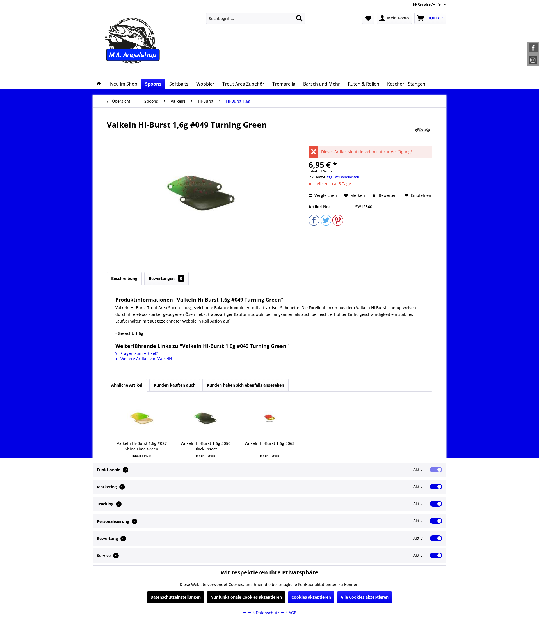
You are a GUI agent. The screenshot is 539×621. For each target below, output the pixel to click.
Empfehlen (420, 195)
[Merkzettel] (368, 18)
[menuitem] (255, 18)
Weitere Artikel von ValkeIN (145, 358)
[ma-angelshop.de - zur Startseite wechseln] (143, 41)
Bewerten (388, 195)
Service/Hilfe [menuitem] (429, 4)
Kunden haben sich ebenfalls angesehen (245, 385)
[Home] (99, 84)
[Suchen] (299, 18)
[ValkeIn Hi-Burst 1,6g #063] (269, 418)
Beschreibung (124, 278)
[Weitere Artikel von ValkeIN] (422, 130)
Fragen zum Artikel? (138, 353)
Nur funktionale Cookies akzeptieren (246, 597)
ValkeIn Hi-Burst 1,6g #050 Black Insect (205, 446)
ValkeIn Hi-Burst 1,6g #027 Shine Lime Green (142, 446)
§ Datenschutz (265, 612)
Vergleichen (325, 195)
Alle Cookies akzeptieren (365, 597)
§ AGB (290, 612)
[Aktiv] (436, 469)
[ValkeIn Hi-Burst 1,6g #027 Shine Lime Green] (142, 418)
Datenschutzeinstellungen (175, 597)
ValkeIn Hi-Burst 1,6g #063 (269, 443)
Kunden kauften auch (174, 385)
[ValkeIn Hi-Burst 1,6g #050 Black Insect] (206, 418)
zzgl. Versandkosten (343, 176)
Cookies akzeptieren (311, 597)
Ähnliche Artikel (126, 385)
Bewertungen (165, 278)
